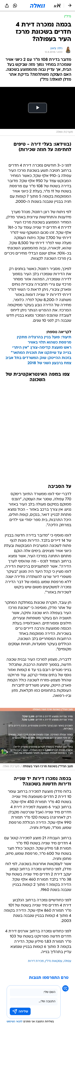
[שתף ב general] (7, 5)
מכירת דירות (36, 961)
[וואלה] (37, 6)
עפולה (67, 961)
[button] (57, 5)
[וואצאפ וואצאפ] (15, 6)
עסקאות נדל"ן (53, 961)
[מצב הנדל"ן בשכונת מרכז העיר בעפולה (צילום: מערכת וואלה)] (37, 739)
